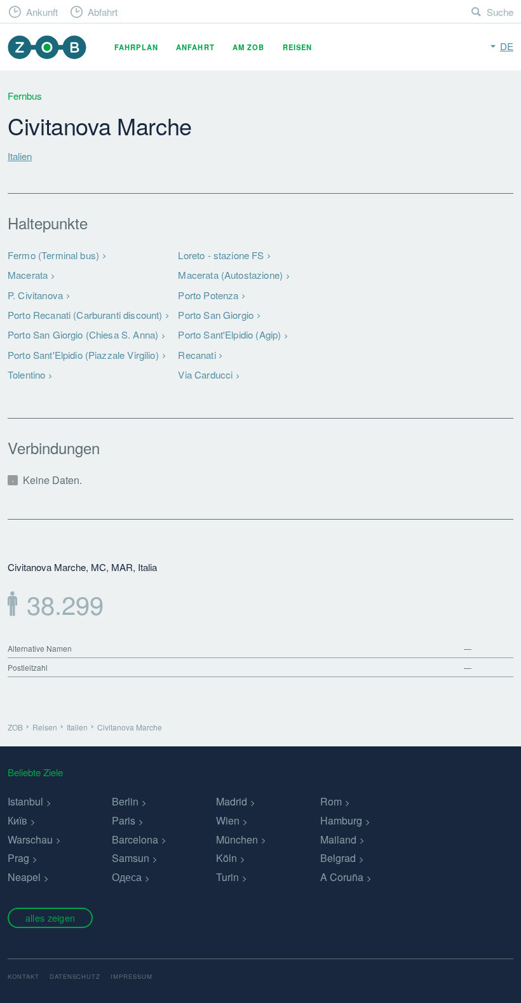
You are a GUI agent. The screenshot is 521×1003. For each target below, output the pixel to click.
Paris (123, 820)
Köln (226, 858)
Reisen (298, 47)
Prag (18, 858)
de (506, 46)
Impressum (131, 976)
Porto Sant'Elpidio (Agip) (229, 334)
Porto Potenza (208, 295)
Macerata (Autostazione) (230, 274)
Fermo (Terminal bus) (53, 255)
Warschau (30, 839)
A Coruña (341, 877)
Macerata (28, 274)
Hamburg (341, 820)
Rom (331, 801)
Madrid (231, 801)
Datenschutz (75, 976)
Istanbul (25, 801)
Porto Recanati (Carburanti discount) (85, 314)
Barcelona (135, 839)
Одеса (127, 877)
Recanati (196, 354)
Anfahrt (195, 47)
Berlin (125, 801)
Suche (500, 11)
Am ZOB (249, 47)
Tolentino (26, 374)
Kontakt (23, 976)
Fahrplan (136, 47)
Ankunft (42, 11)
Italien (20, 156)
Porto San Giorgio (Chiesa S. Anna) (83, 334)
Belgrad (338, 858)
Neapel (24, 877)
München (237, 839)
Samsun (130, 858)
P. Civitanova (35, 295)
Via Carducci (205, 374)
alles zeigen (50, 917)
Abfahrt (103, 11)
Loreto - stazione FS (221, 255)
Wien (228, 820)
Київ (17, 820)
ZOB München (47, 47)
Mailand (338, 839)
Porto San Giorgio (216, 314)
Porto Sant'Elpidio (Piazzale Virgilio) (83, 354)
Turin (227, 877)
